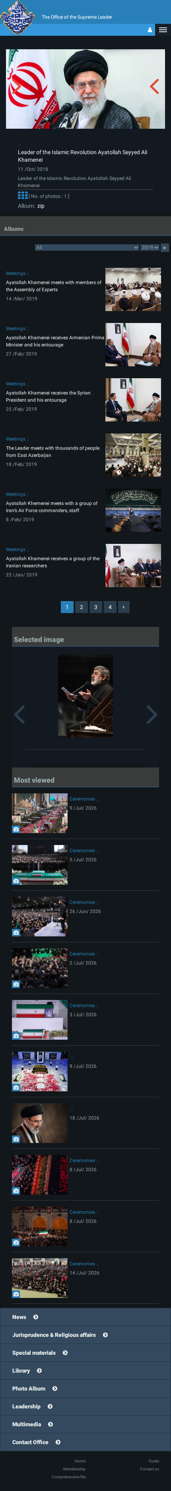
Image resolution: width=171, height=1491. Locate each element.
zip (40, 206)
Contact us (149, 1469)
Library (21, 1370)
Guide (154, 1461)
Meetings (15, 273)
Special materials (34, 1353)
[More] (22, 196)
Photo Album (28, 1388)
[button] (163, 30)
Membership (74, 1469)
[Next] (124, 607)
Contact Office (30, 1442)
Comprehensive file (69, 1477)
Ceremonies (82, 799)
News (19, 1317)
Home (80, 1461)
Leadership (26, 1406)
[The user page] (150, 30)
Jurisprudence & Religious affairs (54, 1335)
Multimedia (26, 1424)
